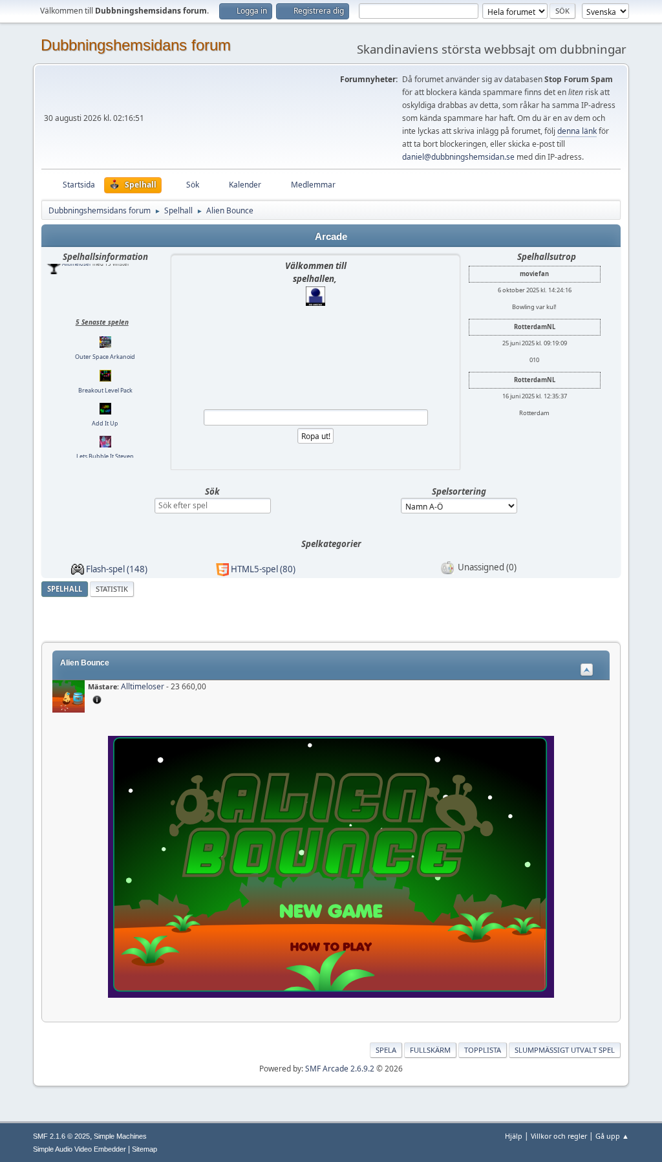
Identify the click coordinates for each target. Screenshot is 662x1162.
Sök (212, 491)
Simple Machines (120, 1136)
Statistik (112, 589)
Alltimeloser (142, 686)
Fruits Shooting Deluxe (105, 457)
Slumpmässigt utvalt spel (565, 1050)
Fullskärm (430, 1050)
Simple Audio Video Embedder (79, 1149)
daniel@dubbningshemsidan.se (458, 156)
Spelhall (64, 589)
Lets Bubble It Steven (105, 424)
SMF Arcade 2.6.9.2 (339, 1068)
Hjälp (513, 1136)
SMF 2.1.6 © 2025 (61, 1136)
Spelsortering (459, 491)
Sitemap (144, 1149)
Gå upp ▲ (612, 1136)
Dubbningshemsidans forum (136, 45)
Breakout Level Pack (105, 358)
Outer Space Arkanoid (105, 324)
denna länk (577, 130)
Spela (386, 1050)
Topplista (482, 1050)
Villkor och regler (559, 1136)
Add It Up (105, 391)
